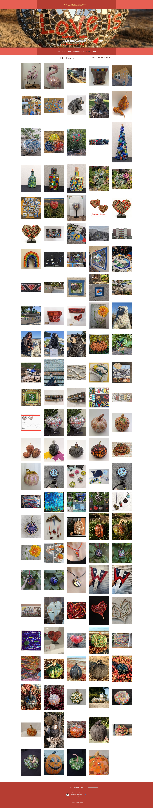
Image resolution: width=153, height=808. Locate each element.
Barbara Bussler (74, 37)
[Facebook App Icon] (85, 794)
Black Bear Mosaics (74, 41)
